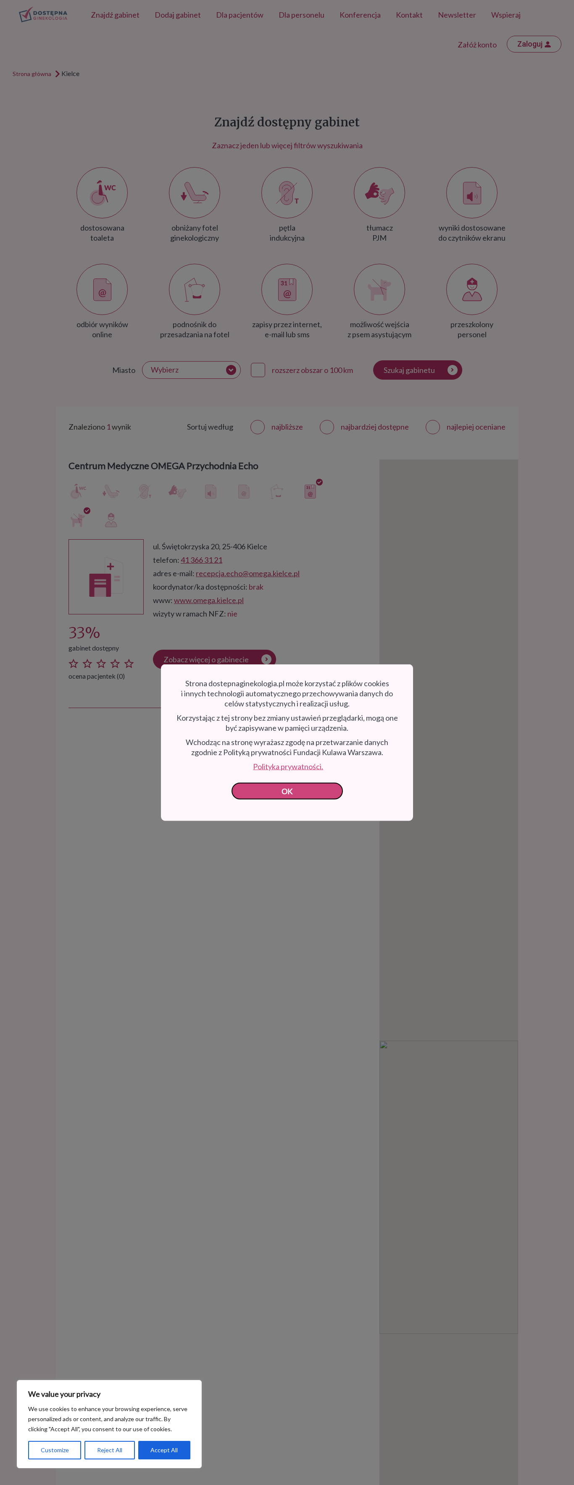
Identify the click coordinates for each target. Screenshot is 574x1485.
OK (287, 791)
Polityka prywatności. (288, 766)
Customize (55, 1450)
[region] (109, 1424)
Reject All (109, 1450)
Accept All (164, 1450)
